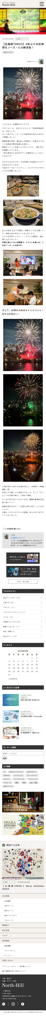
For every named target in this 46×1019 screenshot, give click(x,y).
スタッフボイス (9, 951)
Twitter (3, 1004)
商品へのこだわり (10, 915)
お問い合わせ (7, 960)
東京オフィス (9, 911)
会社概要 (7, 901)
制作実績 (5, 930)
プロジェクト (9, 920)
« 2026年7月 (12, 679)
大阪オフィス (9, 906)
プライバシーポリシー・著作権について (16, 966)
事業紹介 (5, 925)
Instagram (13, 1004)
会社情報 (5, 896)
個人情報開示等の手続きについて (14, 971)
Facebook (22, 1004)
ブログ (4, 935)
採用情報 (5, 940)
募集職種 (7, 946)
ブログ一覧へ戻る (23, 582)
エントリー (8, 955)
